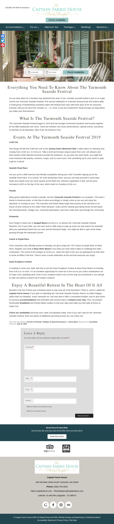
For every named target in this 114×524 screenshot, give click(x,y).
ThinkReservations (92, 517)
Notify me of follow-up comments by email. (39, 406)
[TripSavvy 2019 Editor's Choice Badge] (66, 452)
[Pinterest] (2, 45)
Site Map (73, 520)
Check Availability (57, 20)
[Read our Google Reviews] (45, 505)
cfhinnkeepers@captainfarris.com (68, 491)
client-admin (73, 322)
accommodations (28, 300)
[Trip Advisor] (49, 452)
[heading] (57, 89)
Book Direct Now (57, 436)
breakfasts (25, 303)
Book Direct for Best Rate (57, 428)
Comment (29, 347)
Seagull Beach (41, 223)
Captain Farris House (19, 293)
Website (28, 400)
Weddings (86, 27)
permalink (93, 322)
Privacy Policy (62, 520)
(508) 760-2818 (13, 7)
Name (29, 378)
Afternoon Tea (51, 27)
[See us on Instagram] (61, 505)
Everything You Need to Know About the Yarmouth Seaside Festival (57, 89)
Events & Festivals (34, 322)
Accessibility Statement (46, 520)
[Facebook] (2, 36)
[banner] (57, 432)
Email (29, 389)
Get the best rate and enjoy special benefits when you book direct (57, 431)
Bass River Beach (42, 249)
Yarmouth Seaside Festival (67, 197)
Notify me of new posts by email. (36, 411)
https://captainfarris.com (41, 491)
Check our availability (19, 313)
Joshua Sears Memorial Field (62, 149)
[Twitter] (2, 40)
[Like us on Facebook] (53, 505)
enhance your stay (77, 300)
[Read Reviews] (68, 505)
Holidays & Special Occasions (54, 322)
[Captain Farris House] (57, 17)
